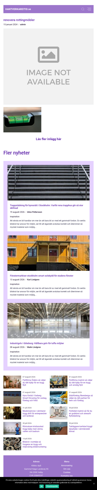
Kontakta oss (67, 476)
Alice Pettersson (34, 212)
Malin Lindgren (34, 347)
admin (23, 24)
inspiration (14, 216)
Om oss (66, 469)
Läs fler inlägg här (48, 139)
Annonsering (66, 465)
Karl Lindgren (33, 279)
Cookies (66, 472)
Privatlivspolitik (52, 486)
